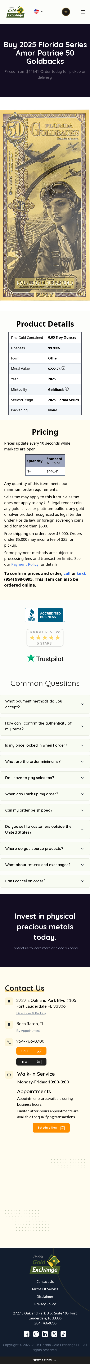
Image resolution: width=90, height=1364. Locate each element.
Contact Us (45, 1281)
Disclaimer (45, 1296)
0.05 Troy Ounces (62, 337)
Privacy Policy (45, 1304)
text (81, 573)
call (67, 573)
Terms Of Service (45, 1289)
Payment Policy (25, 564)
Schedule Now (48, 1127)
